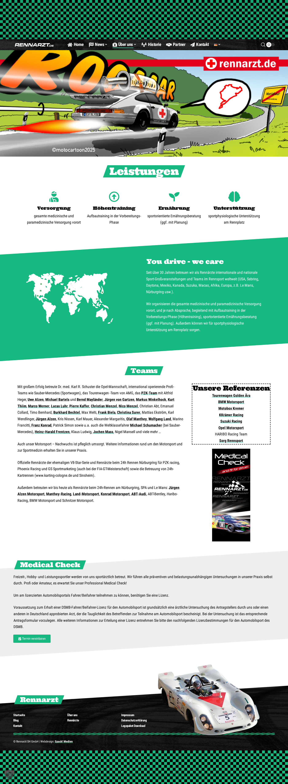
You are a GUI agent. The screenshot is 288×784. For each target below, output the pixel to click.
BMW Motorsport (231, 402)
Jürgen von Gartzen (119, 399)
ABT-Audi (138, 494)
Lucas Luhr (59, 406)
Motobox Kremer (231, 408)
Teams (144, 370)
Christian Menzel (104, 406)
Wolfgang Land (159, 419)
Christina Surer (128, 412)
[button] (9, 774)
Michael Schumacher (146, 425)
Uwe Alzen (36, 399)
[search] (263, 44)
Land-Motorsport (86, 494)
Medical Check (50, 564)
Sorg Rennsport (231, 440)
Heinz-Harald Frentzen (52, 432)
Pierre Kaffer (79, 406)
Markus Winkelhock (151, 399)
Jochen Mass (103, 432)
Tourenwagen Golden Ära (231, 395)
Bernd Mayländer (90, 399)
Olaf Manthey (136, 419)
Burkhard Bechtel (66, 412)
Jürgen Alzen (46, 419)
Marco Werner (38, 406)
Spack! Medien (64, 741)
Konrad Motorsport (115, 494)
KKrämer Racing (231, 415)
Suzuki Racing (231, 421)
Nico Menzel (128, 406)
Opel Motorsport (231, 428)
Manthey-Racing (58, 494)
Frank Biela (106, 412)
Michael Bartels (57, 399)
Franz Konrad (41, 425)
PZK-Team (149, 393)
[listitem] (102, 292)
